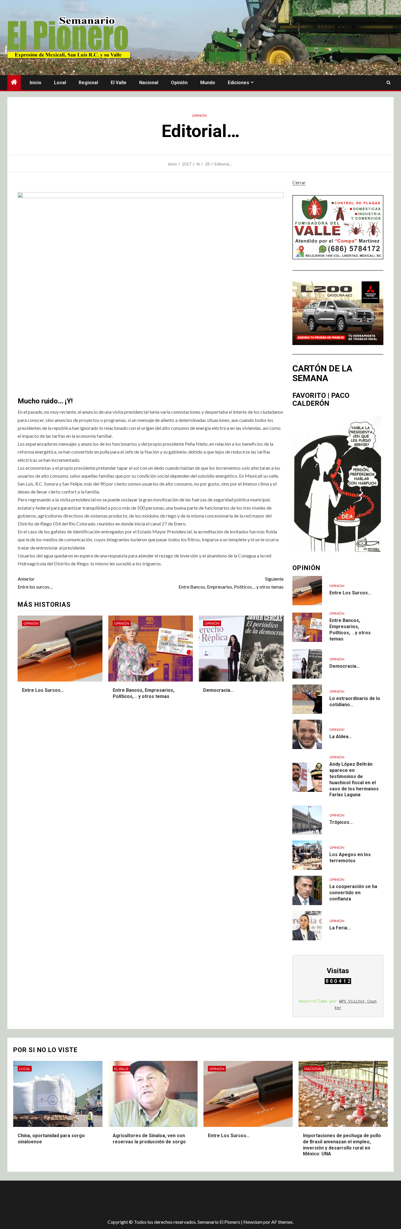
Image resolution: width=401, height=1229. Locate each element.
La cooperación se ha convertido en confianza (353, 893)
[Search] (388, 82)
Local (60, 82)
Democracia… (218, 690)
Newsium (252, 1222)
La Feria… (340, 928)
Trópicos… (341, 822)
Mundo (207, 82)
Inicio (35, 82)
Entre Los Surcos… (43, 690)
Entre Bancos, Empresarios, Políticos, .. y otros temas (231, 582)
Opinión (179, 82)
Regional (88, 82)
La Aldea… (340, 736)
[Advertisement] (111, 1199)
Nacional (148, 82)
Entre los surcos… (35, 582)
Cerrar (299, 182)
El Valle (119, 82)
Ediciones (238, 82)
